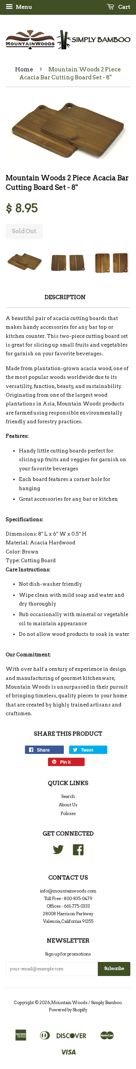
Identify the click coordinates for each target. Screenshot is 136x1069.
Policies (68, 813)
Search (68, 796)
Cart (123, 7)
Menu (23, 7)
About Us (68, 804)
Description (65, 297)
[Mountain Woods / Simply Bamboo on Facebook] (78, 852)
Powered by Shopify (68, 1009)
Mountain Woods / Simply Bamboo (86, 1002)
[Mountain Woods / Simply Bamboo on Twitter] (58, 852)
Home (24, 69)
